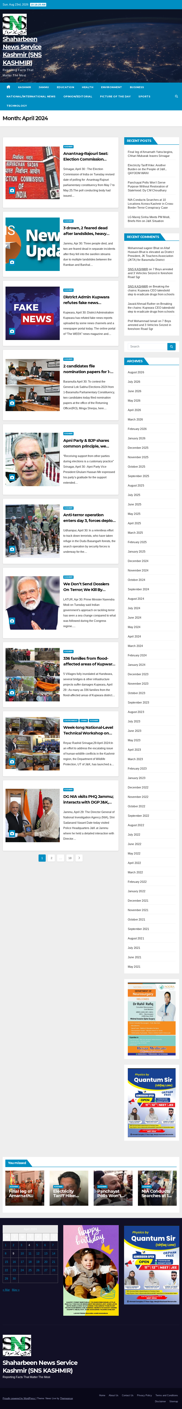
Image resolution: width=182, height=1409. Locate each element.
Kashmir (24, 87)
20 (45, 1261)
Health (87, 87)
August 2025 (136, 485)
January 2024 (136, 664)
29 (6, 1278)
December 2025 (138, 447)
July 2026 (134, 381)
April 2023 (134, 749)
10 (22, 1253)
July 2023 (134, 721)
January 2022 (136, 891)
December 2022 (138, 787)
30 (14, 1278)
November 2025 (138, 457)
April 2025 (134, 523)
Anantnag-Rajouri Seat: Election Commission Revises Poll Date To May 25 (89, 159)
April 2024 (134, 636)
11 (29, 1253)
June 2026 (134, 391)
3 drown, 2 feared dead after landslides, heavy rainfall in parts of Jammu (87, 234)
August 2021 (136, 938)
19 (37, 1261)
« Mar (6, 1289)
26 (37, 1270)
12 (37, 1253)
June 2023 (134, 730)
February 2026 (137, 428)
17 (22, 1261)
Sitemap (173, 1401)
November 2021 (138, 910)
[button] (176, 96)
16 (14, 1261)
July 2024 (134, 608)
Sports (144, 96)
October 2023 (136, 693)
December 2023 (138, 674)
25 (30, 1270)
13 (45, 1253)
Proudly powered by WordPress (19, 1398)
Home (102, 1395)
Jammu (44, 87)
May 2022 (134, 853)
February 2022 (137, 881)
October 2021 (136, 919)
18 (70, 858)
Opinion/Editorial (77, 96)
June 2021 (134, 957)
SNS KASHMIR (138, 269)
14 (53, 1253)
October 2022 (136, 806)
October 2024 (136, 579)
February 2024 (137, 655)
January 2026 (136, 438)
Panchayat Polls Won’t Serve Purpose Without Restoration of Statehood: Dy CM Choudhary (148, 186)
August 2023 (136, 711)
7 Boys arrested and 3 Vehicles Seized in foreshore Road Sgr (150, 273)
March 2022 (135, 872)
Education (65, 87)
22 (6, 1270)
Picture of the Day (115, 96)
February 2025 (137, 542)
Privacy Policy (144, 1395)
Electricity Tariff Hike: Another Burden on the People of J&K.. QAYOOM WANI (147, 169)
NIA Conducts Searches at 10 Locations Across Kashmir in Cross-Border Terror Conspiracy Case (151, 203)
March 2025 (135, 532)
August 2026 (136, 372)
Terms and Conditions (167, 1395)
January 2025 (136, 551)
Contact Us (127, 1395)
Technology (17, 105)
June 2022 (134, 844)
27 (45, 1270)
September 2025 (138, 476)
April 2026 (134, 410)
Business (137, 87)
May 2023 (134, 740)
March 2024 (135, 645)
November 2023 (138, 683)
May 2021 (134, 966)
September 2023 (138, 702)
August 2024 (136, 598)
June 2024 (134, 617)
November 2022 (138, 796)
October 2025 (136, 466)
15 (6, 1261)
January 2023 (136, 778)
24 (22, 1270)
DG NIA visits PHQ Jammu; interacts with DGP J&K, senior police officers (88, 802)
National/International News (31, 96)
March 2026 (135, 419)
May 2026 (134, 400)
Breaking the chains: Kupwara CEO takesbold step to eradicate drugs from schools (151, 290)
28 (53, 1270)
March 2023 (135, 759)
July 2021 (134, 947)
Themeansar (66, 1398)
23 (14, 1270)
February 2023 (137, 768)
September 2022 (138, 815)
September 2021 (138, 928)
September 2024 (138, 589)
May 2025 (134, 513)
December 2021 (138, 900)
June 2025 (134, 504)
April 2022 (134, 862)
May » (16, 1289)
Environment (111, 87)
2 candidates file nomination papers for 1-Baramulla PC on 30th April (89, 372)
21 (53, 1261)
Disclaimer (160, 1401)
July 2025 (134, 494)
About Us (113, 1395)
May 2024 (134, 627)
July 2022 (134, 834)
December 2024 (138, 561)
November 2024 (138, 570)
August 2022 (136, 825)
